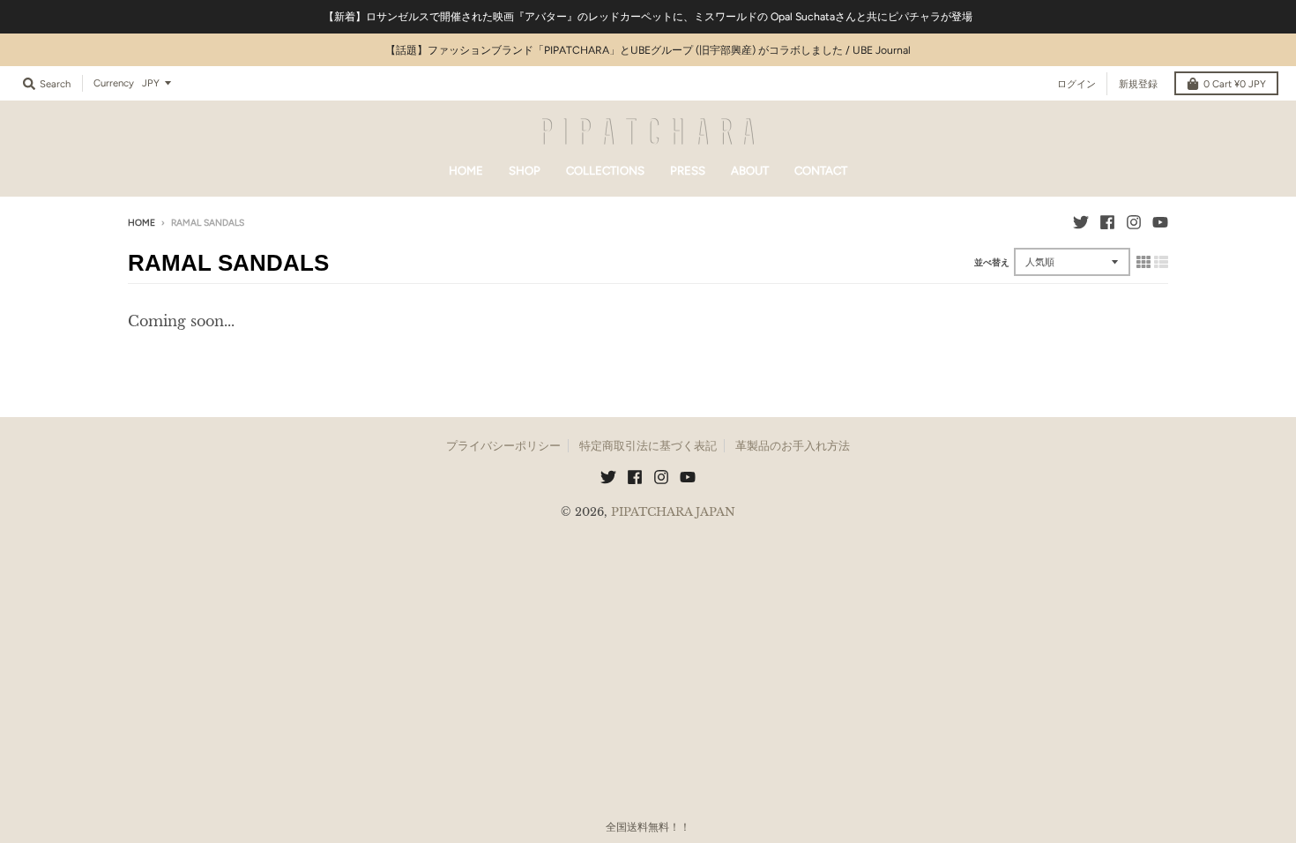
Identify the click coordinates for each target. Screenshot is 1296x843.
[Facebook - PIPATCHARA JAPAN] (1107, 222)
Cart (1234, 84)
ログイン (1076, 84)
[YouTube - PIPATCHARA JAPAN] (1160, 222)
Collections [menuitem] (605, 170)
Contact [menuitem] (820, 170)
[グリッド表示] (1143, 261)
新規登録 (1138, 84)
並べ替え (991, 262)
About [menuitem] (750, 170)
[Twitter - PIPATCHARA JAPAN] (1081, 222)
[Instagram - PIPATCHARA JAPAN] (1134, 222)
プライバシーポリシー (503, 445)
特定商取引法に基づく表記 (648, 445)
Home (141, 222)
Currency (113, 83)
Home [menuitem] (466, 170)
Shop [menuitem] (524, 170)
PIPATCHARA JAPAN (673, 511)
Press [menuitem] (687, 170)
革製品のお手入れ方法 (792, 445)
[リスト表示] (1161, 261)
